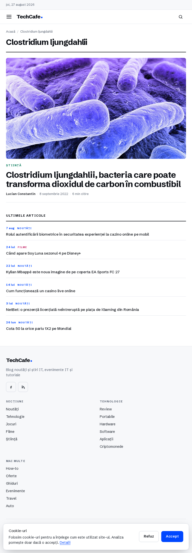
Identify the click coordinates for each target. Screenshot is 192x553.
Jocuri (11, 424)
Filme (10, 431)
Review (106, 409)
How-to (12, 468)
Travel (11, 498)
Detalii (65, 542)
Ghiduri (12, 483)
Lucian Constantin (21, 194)
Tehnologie (15, 416)
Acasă (10, 31)
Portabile (107, 416)
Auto (10, 506)
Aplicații (106, 439)
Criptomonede (111, 446)
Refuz (149, 536)
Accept (172, 536)
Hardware (108, 424)
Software (107, 431)
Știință (11, 439)
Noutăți (12, 409)
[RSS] (23, 387)
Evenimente (15, 491)
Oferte (11, 476)
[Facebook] (11, 387)
